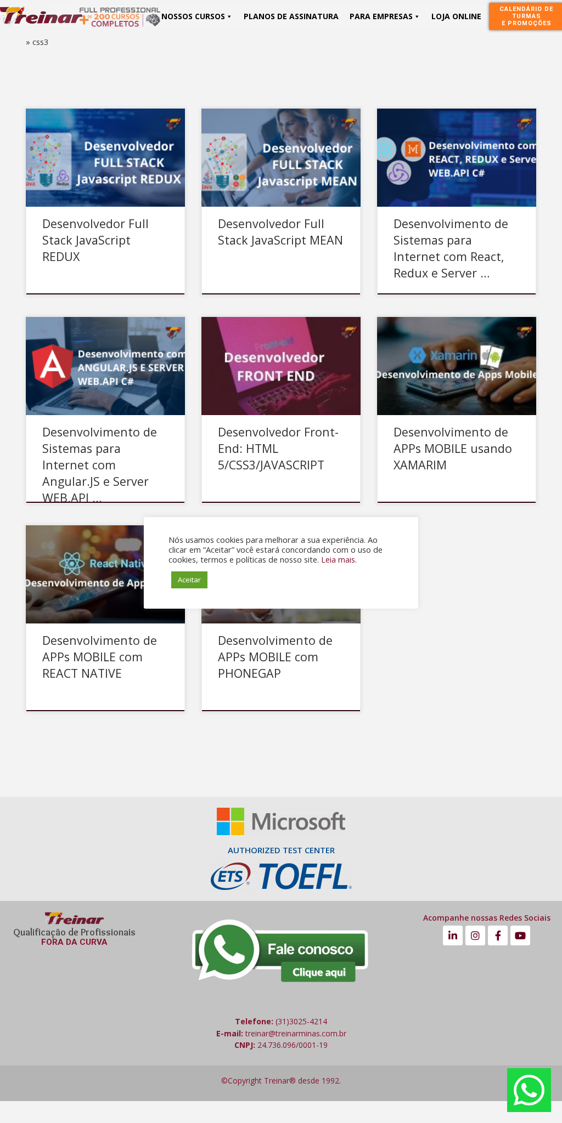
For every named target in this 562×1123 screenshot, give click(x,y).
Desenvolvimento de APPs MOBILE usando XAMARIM (453, 448)
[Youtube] (520, 935)
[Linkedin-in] (453, 935)
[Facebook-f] (498, 935)
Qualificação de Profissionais (74, 932)
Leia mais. (339, 559)
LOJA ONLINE (456, 16)
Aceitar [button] (189, 580)
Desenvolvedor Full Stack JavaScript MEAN (280, 231)
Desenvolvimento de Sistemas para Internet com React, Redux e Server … (451, 248)
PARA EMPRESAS (381, 16)
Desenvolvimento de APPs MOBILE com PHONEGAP (275, 656)
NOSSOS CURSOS (193, 16)
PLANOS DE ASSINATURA (291, 16)
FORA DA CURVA (74, 942)
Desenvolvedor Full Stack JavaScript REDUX (95, 239)
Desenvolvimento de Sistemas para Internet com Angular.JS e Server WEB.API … (99, 465)
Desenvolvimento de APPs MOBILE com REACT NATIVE (99, 656)
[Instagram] (475, 935)
